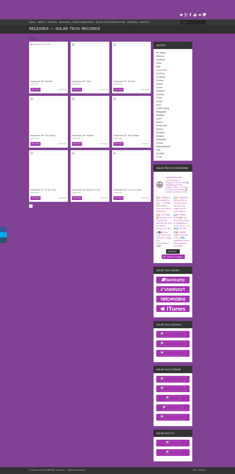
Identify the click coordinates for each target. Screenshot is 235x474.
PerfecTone (161, 126)
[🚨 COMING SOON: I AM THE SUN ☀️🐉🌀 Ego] (182, 239)
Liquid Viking (162, 108)
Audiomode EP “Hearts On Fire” (86, 190)
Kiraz (158, 105)
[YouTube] (195, 15)
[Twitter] (181, 15)
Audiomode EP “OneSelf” (41, 81)
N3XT (159, 119)
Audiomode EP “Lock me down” (127, 190)
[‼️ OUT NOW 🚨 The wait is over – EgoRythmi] (164, 222)
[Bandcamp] (204, 15)
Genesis (160, 94)
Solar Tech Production (110, 22)
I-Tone (159, 98)
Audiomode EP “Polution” (83, 135)
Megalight (161, 112)
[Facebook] (190, 15)
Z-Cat (159, 157)
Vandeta (160, 153)
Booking (132, 22)
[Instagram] (185, 15)
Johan (159, 101)
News (32, 22)
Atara (158, 63)
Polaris (159, 129)
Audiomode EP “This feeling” (43, 135)
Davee (159, 87)
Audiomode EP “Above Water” (126, 135)
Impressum (60, 470)
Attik (158, 67)
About (41, 22)
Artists (52, 22)
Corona (159, 80)
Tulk (158, 150)
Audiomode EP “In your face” (43, 190)
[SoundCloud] (199, 15)
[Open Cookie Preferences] (6, 471)
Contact (144, 22)
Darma (159, 84)
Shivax (159, 143)
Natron (159, 122)
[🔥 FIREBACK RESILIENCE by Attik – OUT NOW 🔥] (164, 204)
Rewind (160, 136)
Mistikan (160, 115)
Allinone (160, 56)
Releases (65, 22)
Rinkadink (161, 139)
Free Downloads (83, 22)
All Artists (161, 53)
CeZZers (160, 73)
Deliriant (160, 91)
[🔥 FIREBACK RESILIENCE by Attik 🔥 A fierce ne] (182, 204)
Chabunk (160, 77)
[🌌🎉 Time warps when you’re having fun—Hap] (164, 239)
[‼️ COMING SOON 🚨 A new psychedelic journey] (182, 222)
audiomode (34, 84)
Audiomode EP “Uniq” (81, 81)
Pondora (160, 133)
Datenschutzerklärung (76, 470)
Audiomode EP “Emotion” (124, 81)
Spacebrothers (163, 147)
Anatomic (160, 60)
